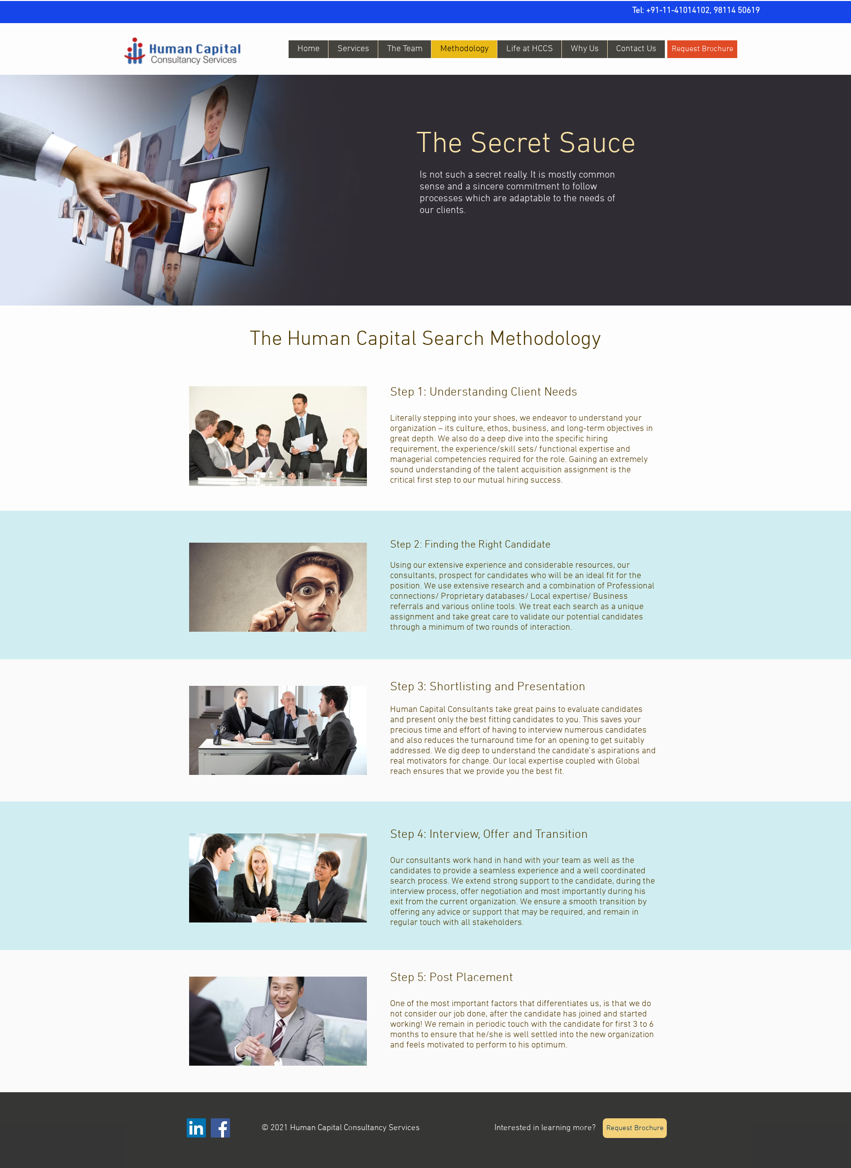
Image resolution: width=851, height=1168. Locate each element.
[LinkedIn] (196, 1127)
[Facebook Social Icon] (220, 1127)
